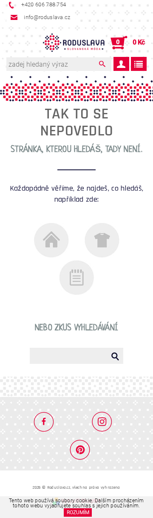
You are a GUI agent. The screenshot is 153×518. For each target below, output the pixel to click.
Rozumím (78, 512)
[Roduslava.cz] (74, 43)
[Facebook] (47, 421)
